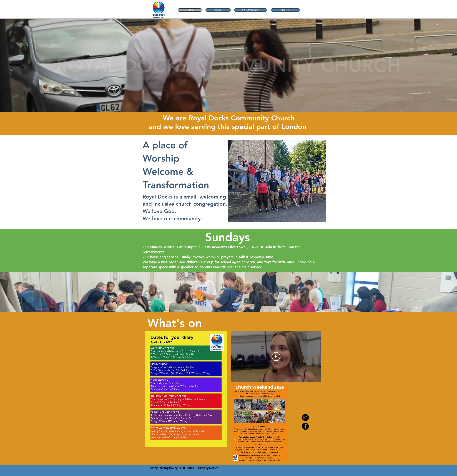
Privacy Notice (208, 468)
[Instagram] (305, 417)
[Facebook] (305, 426)
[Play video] (276, 356)
